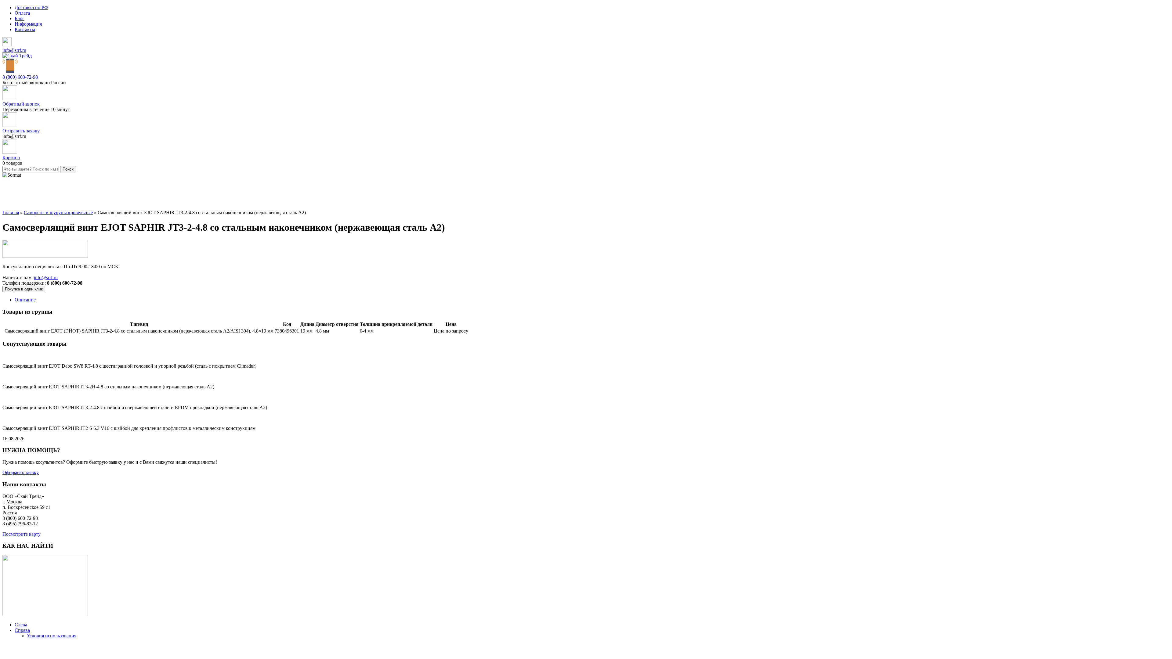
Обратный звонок (21, 103)
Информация (28, 24)
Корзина (11, 157)
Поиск (68, 169)
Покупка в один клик (24, 289)
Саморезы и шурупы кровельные (58, 212)
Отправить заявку (21, 130)
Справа (22, 630)
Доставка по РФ (31, 7)
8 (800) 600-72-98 (20, 77)
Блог (19, 18)
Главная (10, 212)
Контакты (25, 29)
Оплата (22, 13)
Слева (21, 624)
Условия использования (51, 635)
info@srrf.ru (14, 50)
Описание (25, 299)
